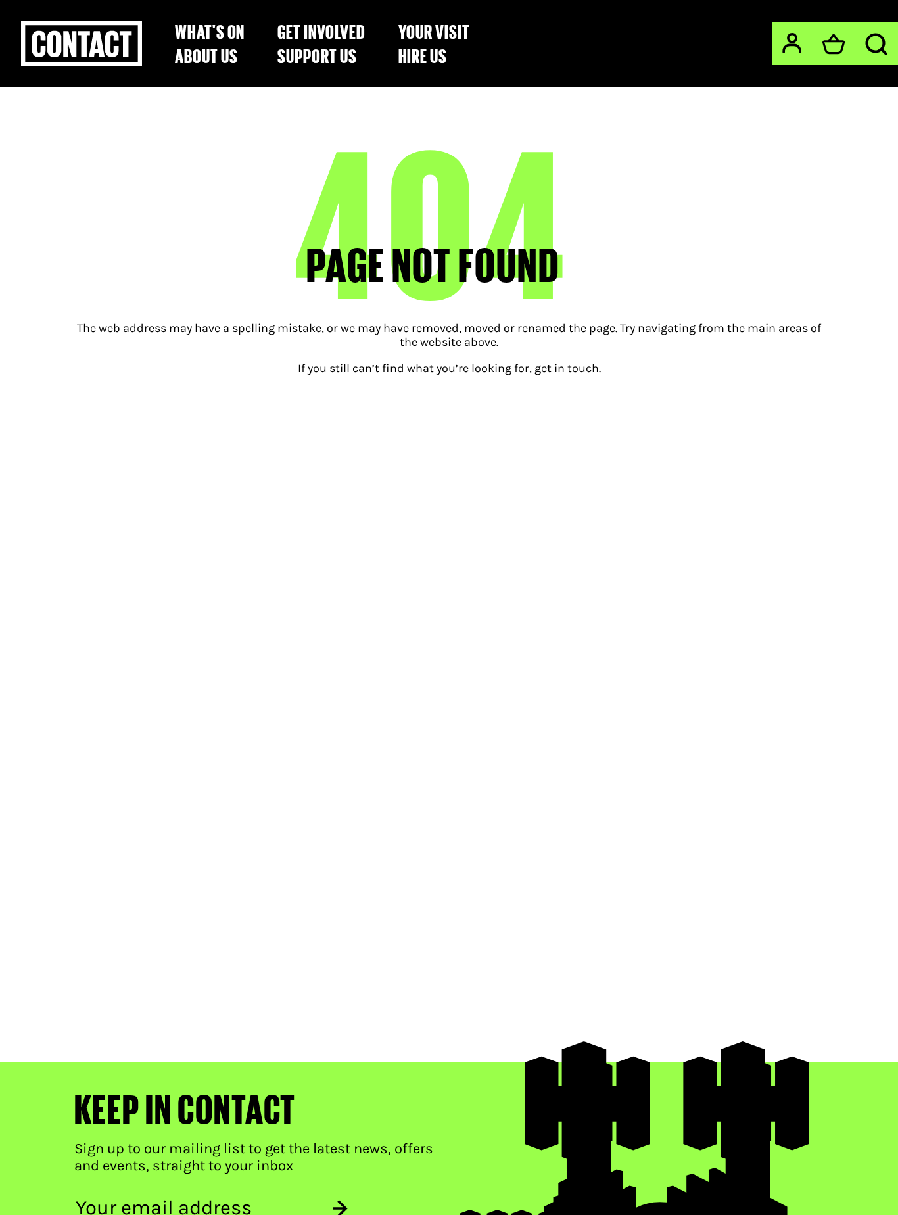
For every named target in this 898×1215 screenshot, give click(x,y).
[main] (449, 543)
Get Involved (321, 31)
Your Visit (434, 31)
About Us (206, 55)
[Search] (876, 44)
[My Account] (792, 43)
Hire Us (423, 55)
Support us (316, 55)
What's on (210, 31)
